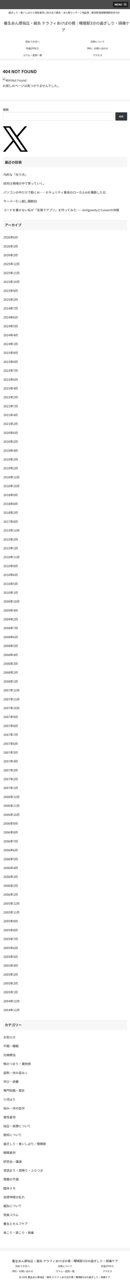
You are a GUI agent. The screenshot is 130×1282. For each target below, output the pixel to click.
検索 (6, 109)
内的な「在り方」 (15, 174)
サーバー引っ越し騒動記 (20, 201)
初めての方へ (22, 1266)
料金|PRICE (107, 1266)
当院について (65, 1266)
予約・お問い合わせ (22, 1271)
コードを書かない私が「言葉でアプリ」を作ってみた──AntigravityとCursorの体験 (61, 210)
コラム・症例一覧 (65, 1271)
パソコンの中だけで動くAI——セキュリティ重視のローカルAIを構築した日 (54, 192)
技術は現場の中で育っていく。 (24, 183)
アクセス (107, 1271)
